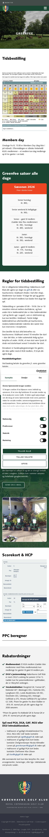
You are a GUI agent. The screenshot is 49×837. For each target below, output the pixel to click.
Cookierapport (40, 822)
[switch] (43, 426)
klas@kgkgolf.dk (16, 755)
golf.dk (29, 290)
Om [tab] (40, 378)
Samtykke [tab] (9, 378)
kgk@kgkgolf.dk (27, 737)
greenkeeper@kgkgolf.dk (26, 746)
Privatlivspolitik (24, 825)
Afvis (24, 464)
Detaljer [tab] (24, 378)
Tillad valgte (24, 457)
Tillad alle (24, 451)
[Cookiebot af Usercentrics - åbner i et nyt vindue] (36, 371)
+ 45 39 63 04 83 (23, 832)
